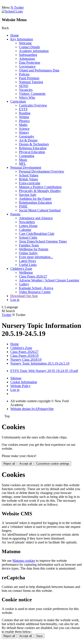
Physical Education (32, 152)
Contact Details (29, 47)
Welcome (25, 43)
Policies (24, 74)
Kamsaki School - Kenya (36, 288)
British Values (28, 179)
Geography (26, 136)
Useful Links (28, 265)
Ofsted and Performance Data (39, 70)
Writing (24, 117)
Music (23, 160)
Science (24, 128)
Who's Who (27, 97)
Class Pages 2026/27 (33, 276)
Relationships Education (35, 202)
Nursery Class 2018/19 (26, 359)
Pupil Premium (29, 78)
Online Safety (28, 253)
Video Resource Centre (35, 292)
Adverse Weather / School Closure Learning (49, 280)
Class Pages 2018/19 (24, 355)
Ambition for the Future (35, 198)
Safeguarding (28, 55)
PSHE (23, 206)
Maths (23, 125)
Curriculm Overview (33, 105)
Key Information (21, 39)
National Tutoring (31, 82)
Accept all (25, 463)
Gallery (24, 284)
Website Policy (20, 386)
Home (14, 35)
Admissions (27, 58)
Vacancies (26, 90)
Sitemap (15, 378)
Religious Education (33, 148)
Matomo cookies (23, 560)
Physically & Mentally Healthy (40, 191)
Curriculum (18, 101)
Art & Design (28, 140)
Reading (24, 113)
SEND (23, 86)
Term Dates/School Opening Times (43, 241)
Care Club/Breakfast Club (36, 233)
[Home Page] (12, 11)
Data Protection (29, 62)
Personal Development (25, 167)
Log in (14, 300)
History (24, 132)
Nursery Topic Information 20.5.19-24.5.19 (39, 363)
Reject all (9, 463)
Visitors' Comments (32, 93)
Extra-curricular (29, 183)
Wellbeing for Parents (33, 249)
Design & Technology (34, 144)
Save (39, 636)
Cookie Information (23, 382)
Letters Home (28, 226)
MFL (22, 163)
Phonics (24, 121)
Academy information (34, 51)
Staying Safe (27, 195)
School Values (28, 175)
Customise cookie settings (52, 463)
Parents (15, 214)
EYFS (23, 109)
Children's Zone (21, 268)
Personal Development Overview (41, 171)
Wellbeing (26, 272)
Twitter (6, 315)
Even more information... (36, 257)
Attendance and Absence (36, 218)
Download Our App (24, 296)
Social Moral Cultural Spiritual (40, 210)
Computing (26, 156)
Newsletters (27, 222)
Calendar (25, 230)
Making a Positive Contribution (40, 187)
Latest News (27, 261)
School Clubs (28, 237)
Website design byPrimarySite (32, 409)
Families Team (29, 245)
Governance (27, 66)
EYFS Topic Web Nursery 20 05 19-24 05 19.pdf (44, 371)
